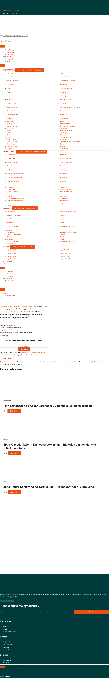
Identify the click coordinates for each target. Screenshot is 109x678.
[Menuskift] (2, 46)
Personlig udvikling (66, 88)
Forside (2, 306)
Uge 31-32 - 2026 (26, 306)
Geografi (9, 96)
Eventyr (9, 166)
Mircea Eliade (10, 325)
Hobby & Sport (12, 103)
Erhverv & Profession (14, 215)
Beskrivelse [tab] (7, 358)
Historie (9, 99)
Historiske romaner (13, 181)
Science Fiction (65, 173)
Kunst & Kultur (11, 111)
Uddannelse (64, 118)
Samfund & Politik (65, 99)
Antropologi (10, 73)
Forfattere (10, 219)
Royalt (62, 219)
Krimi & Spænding (65, 158)
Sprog (62, 111)
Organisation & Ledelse (67, 80)
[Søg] (30, 35)
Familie (9, 88)
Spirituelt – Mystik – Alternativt (70, 107)
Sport (62, 223)
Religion (62, 215)
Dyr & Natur (11, 84)
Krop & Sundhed (12, 107)
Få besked (24, 349)
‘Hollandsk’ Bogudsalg (67, 226)
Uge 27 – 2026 (64, 250)
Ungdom (63, 181)
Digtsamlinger (11, 158)
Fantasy (9, 170)
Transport (63, 115)
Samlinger (63, 170)
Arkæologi (10, 77)
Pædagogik (63, 84)
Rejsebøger (63, 96)
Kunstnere (10, 230)
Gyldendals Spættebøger (15, 177)
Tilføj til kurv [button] (14, 411)
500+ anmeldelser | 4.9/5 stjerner (9, 10)
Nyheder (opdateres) (13, 306)
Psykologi (63, 92)
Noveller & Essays (66, 162)
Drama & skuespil (12, 162)
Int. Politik (10, 223)
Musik (62, 73)
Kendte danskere (12, 226)
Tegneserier (64, 177)
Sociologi (63, 103)
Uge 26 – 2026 (11, 253)
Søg (1, 35)
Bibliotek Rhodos (12, 80)
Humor (9, 185)
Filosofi (9, 92)
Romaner (63, 166)
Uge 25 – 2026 (11, 250)
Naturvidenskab (65, 77)
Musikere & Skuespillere (68, 211)
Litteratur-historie (12, 115)
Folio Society (11, 154)
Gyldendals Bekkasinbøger (15, 173)
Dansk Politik (11, 211)
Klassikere (63, 154)
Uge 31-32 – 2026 (65, 253)
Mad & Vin (10, 118)
